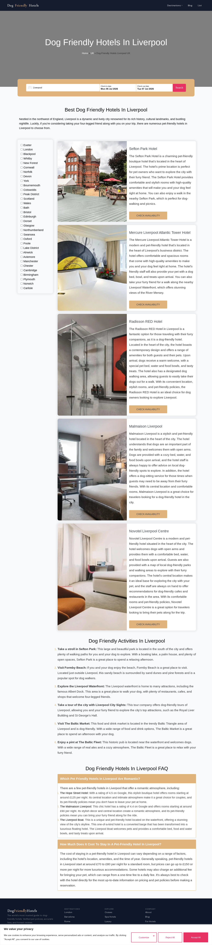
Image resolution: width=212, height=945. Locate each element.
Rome (67, 921)
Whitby (27, 158)
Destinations (174, 5)
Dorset (27, 221)
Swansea (29, 234)
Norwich (28, 283)
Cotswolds (29, 189)
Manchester (30, 261)
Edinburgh (29, 216)
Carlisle (28, 288)
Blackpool (29, 154)
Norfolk (27, 171)
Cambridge (30, 270)
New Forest (30, 163)
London (28, 149)
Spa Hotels (110, 916)
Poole (27, 243)
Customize (144, 937)
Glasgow (28, 225)
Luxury (108, 921)
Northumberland (33, 230)
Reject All (170, 937)
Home (85, 53)
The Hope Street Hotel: (74, 793)
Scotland (28, 198)
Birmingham (30, 274)
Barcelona (69, 916)
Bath (26, 207)
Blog (190, 5)
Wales (27, 203)
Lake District (31, 248)
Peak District (31, 194)
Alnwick (28, 252)
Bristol (27, 212)
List (200, 5)
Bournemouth (31, 185)
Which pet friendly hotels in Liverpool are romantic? (100, 778)
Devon (27, 176)
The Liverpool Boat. (72, 819)
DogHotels (23, 5)
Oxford (27, 239)
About (148, 912)
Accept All (196, 937)
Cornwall (28, 167)
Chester (28, 265)
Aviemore (29, 257)
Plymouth (29, 279)
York (26, 180)
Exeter (27, 145)
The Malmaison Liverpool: (76, 806)
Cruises (108, 912)
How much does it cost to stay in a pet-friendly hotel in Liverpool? (110, 844)
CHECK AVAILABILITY (148, 215)
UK (92, 53)
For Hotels (150, 921)
